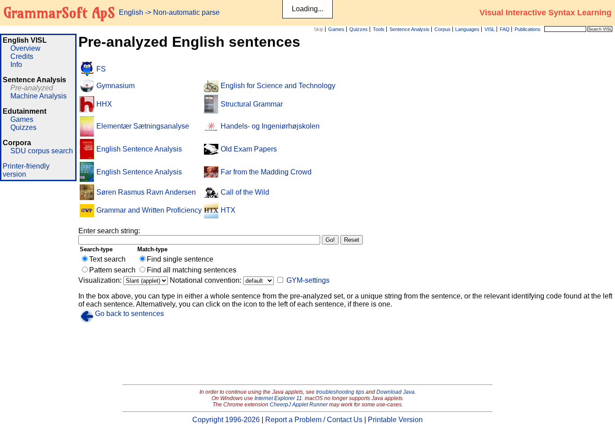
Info (16, 64)
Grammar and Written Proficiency (149, 210)
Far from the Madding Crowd (266, 172)
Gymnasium (115, 85)
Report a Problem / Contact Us (313, 419)
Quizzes (358, 29)
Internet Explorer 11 (278, 398)
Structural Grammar (252, 104)
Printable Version (395, 419)
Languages (467, 29)
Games (336, 29)
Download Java (395, 392)
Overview (25, 48)
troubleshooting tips (340, 392)
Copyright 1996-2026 (226, 419)
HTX (228, 210)
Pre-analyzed (31, 88)
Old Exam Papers (249, 149)
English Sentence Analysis (139, 149)
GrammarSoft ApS (59, 13)
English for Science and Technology (278, 85)
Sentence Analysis (409, 29)
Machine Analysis (38, 96)
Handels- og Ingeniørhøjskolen (270, 126)
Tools (378, 29)
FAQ (505, 29)
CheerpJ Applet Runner (299, 404)
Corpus (442, 29)
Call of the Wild (245, 192)
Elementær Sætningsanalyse (142, 126)
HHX (104, 104)
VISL (489, 29)
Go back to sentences (129, 313)
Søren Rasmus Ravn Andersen (146, 192)
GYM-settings (308, 280)
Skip (318, 29)
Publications (528, 29)
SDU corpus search (41, 151)
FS (101, 69)
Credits (21, 56)
